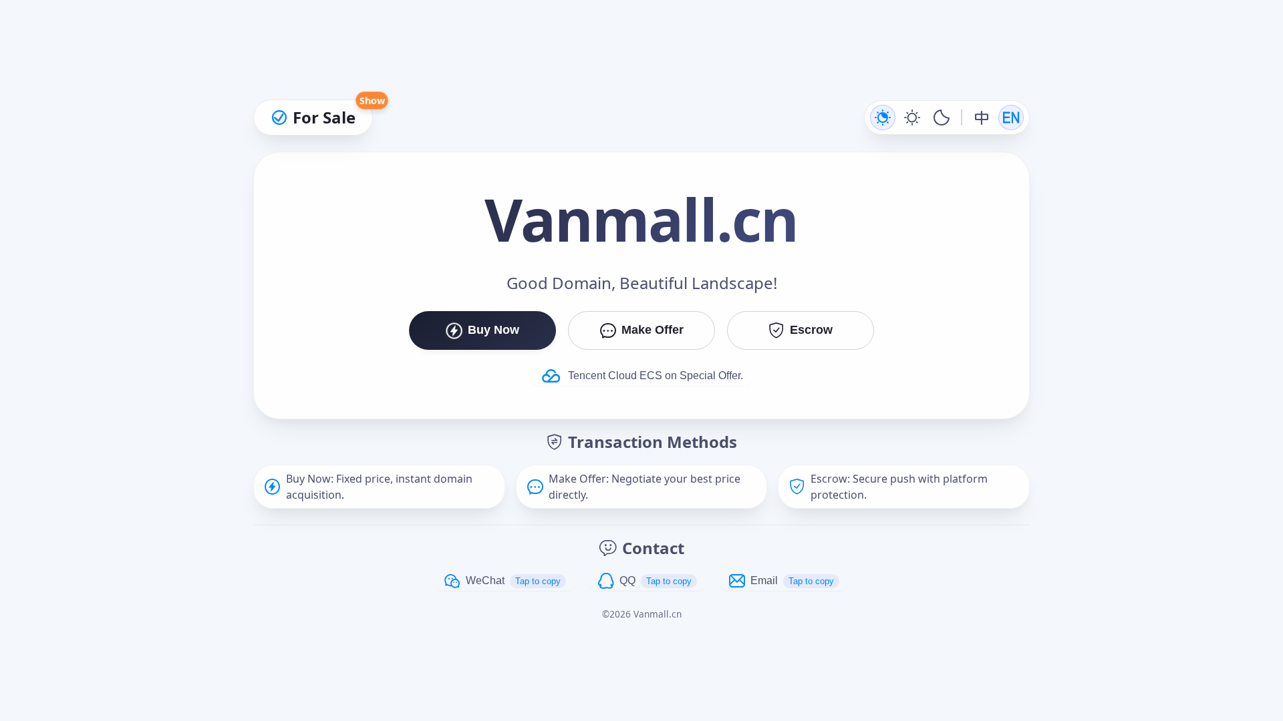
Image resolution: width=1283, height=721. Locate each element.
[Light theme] (912, 117)
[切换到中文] (981, 117)
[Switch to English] (1011, 117)
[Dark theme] (941, 117)
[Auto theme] (882, 117)
